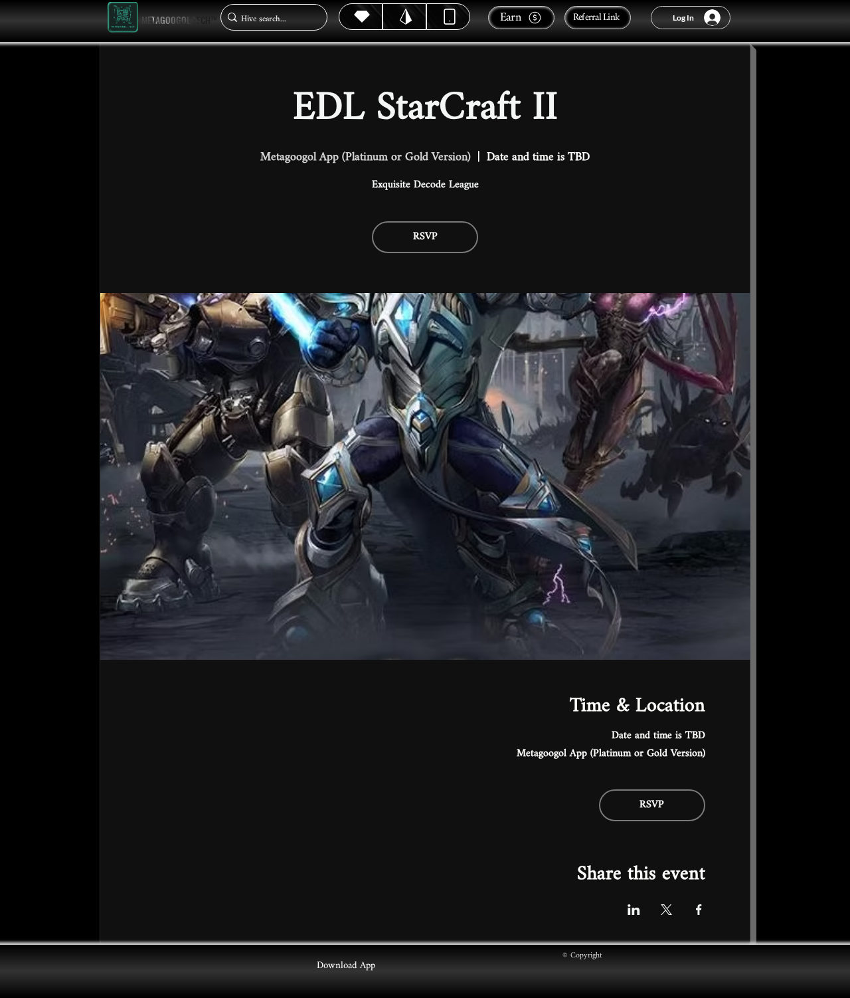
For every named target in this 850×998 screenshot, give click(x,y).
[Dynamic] (448, 16)
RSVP (425, 237)
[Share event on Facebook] (699, 909)
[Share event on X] (666, 909)
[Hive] (360, 16)
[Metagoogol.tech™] (123, 17)
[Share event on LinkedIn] (634, 909)
